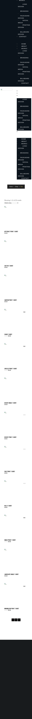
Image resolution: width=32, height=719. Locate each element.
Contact (22, 36)
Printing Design (24, 26)
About (24, 46)
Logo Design (22, 5)
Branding (24, 11)
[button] (24, 40)
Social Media (23, 21)
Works (24, 48)
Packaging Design (24, 17)
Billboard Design (23, 33)
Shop (16, 186)
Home (23, 44)
